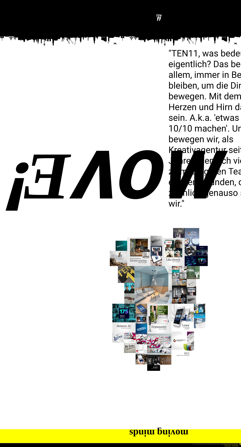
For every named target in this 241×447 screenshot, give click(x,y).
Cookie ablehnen (235, 445)
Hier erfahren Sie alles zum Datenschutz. (230, 444)
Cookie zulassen (227, 445)
